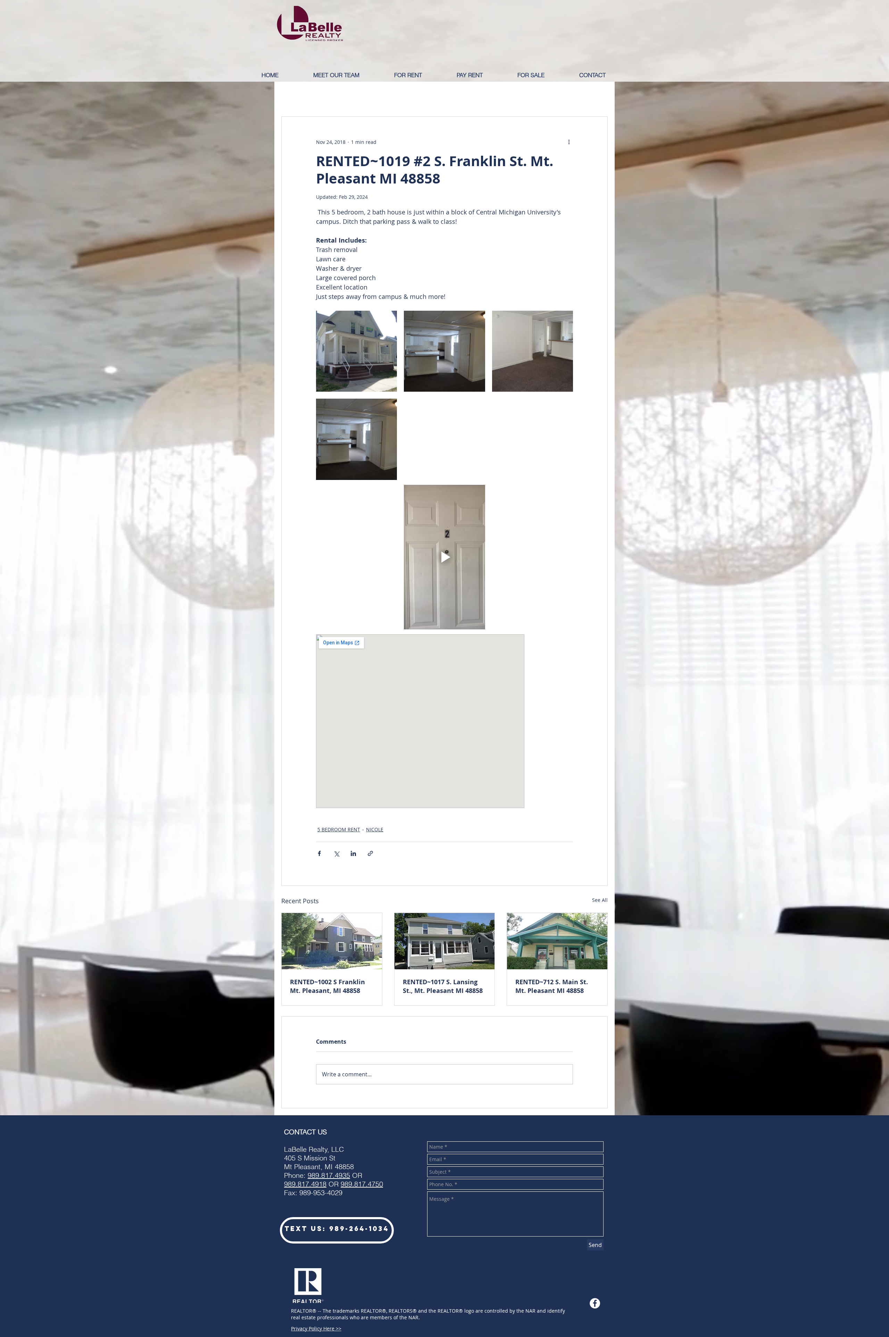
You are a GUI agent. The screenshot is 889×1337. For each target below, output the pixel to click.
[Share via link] (370, 853)
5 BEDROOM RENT (338, 829)
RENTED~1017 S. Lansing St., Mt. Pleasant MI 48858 (443, 986)
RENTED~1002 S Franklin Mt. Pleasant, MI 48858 (327, 986)
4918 (318, 1184)
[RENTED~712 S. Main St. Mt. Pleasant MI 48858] (557, 941)
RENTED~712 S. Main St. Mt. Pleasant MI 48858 (551, 986)
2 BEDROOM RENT (402, 95)
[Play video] (444, 557)
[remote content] (444, 721)
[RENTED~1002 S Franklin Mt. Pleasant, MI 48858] (332, 941)
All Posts (292, 95)
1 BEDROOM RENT (341, 95)
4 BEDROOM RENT (524, 95)
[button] (420, 75)
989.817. (297, 1184)
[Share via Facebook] (319, 853)
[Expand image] (356, 351)
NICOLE (374, 829)
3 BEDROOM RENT (463, 95)
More (569, 95)
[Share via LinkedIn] (353, 853)
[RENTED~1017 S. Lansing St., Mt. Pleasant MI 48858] (444, 941)
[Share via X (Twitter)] (336, 853)
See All (600, 900)
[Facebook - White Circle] (595, 1303)
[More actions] (569, 142)
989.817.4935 (329, 1175)
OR (354, 1184)
